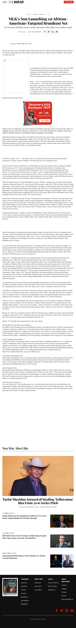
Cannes (64, 585)
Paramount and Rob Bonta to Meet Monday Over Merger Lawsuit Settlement (23, 557)
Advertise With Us (67, 599)
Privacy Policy (52, 586)
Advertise (24, 586)
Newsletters (25, 600)
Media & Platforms (39, 14)
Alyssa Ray (24, 507)
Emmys (64, 592)
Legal (50, 579)
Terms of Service (53, 583)
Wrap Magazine (66, 580)
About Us (24, 583)
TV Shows (5, 513)
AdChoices (51, 590)
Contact (23, 590)
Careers (23, 593)
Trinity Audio (20, 43)
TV (48, 14)
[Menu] (4, 2)
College (64, 588)
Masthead (24, 597)
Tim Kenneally (21, 32)
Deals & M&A (6, 553)
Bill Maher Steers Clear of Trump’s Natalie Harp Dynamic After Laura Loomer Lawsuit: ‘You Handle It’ (24, 536)
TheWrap (25, 579)
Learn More (38, 590)
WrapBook (24, 604)
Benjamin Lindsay (34, 507)
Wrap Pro (39, 579)
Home (28, 14)
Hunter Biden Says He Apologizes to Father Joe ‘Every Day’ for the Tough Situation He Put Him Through (24, 517)
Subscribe (69, 2)
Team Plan (38, 586)
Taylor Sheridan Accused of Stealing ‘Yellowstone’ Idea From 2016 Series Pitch (38, 501)
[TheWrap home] (16, 2)
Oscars (64, 596)
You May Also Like (15, 448)
